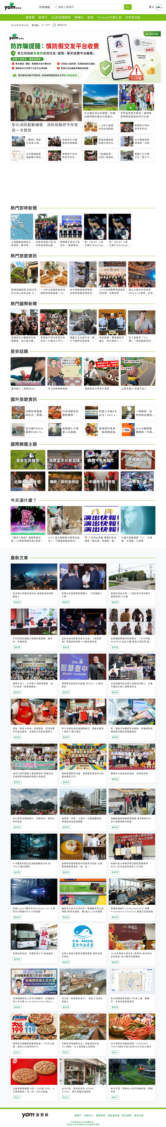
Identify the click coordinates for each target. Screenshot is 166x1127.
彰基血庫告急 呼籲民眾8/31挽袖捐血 (33, 953)
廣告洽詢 (139, 1115)
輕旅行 (43, 17)
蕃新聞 (30, 17)
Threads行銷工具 (109, 17)
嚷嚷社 (79, 17)
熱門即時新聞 (24, 208)
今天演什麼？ (24, 500)
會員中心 (89, 1115)
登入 (151, 7)
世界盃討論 (133, 17)
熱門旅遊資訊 (24, 256)
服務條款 (100, 1115)
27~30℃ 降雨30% (54, 25)
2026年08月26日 (20, 25)
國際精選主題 (24, 444)
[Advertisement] (83, 184)
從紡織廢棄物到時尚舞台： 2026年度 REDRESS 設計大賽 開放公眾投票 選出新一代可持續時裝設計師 (131, 641)
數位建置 (127, 1115)
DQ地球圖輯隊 (61, 17)
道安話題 (19, 351)
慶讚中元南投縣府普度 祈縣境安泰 (129, 773)
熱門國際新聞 (24, 303)
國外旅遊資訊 (24, 399)
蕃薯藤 (12, 6)
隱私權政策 (114, 1115)
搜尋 (91, 17)
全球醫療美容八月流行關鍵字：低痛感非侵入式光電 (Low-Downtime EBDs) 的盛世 (34, 1001)
